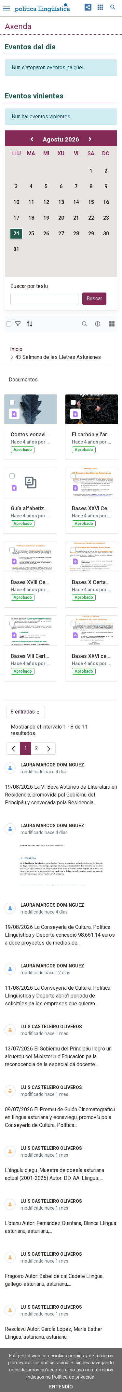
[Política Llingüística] (42, 6)
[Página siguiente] (49, 748)
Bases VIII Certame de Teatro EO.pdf (30, 656)
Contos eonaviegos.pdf (30, 434)
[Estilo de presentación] (111, 324)
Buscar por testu (29, 286)
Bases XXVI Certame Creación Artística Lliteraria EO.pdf (92, 508)
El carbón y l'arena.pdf (92, 434)
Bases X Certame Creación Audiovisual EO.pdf (92, 582)
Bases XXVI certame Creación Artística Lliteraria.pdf (92, 656)
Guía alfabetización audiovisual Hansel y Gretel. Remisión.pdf (30, 508)
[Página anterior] (13, 748)
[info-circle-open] (97, 324)
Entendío (61, 1387)
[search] (84, 324)
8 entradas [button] (28, 713)
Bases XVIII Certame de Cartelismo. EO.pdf (30, 582)
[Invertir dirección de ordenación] (29, 324)
